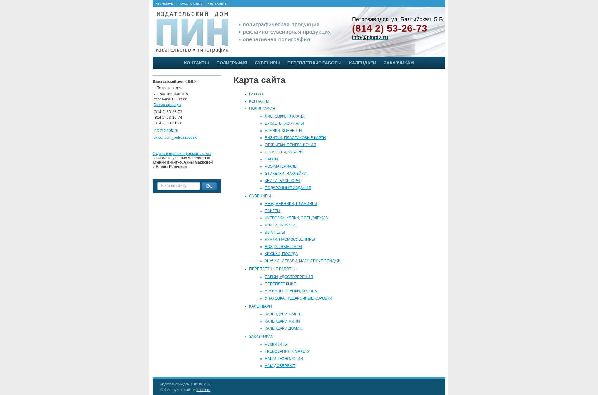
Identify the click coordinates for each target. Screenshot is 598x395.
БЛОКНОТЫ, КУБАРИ (284, 152)
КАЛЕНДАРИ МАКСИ (283, 314)
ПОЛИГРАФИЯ (231, 62)
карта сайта (217, 3)
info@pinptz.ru (166, 130)
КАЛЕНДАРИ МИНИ (282, 321)
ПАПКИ (271, 159)
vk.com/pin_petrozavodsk (175, 137)
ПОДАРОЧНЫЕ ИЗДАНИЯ (288, 188)
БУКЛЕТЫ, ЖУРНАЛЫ (284, 123)
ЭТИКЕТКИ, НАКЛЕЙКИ (285, 173)
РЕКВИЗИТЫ (276, 344)
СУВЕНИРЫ (267, 62)
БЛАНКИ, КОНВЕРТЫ (283, 130)
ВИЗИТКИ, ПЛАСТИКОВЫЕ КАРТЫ (295, 138)
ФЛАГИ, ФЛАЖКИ (280, 225)
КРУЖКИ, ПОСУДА (281, 254)
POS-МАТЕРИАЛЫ (281, 166)
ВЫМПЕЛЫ (275, 232)
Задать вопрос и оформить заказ (182, 153)
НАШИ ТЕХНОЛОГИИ (284, 358)
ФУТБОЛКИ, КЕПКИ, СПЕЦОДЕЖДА (296, 218)
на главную (164, 3)
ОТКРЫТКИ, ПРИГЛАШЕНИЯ (290, 145)
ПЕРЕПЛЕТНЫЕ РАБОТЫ (314, 62)
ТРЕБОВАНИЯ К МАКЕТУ (287, 351)
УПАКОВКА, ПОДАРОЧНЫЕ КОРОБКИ (298, 298)
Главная (256, 94)
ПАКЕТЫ (272, 211)
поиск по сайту (190, 3)
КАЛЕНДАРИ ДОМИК (283, 328)
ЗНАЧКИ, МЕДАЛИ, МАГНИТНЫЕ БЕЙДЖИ (303, 261)
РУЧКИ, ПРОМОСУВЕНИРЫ (290, 239)
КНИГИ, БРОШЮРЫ (282, 181)
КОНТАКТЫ (196, 62)
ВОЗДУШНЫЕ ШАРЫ (283, 246)
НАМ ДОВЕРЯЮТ (280, 366)
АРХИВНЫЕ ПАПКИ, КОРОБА (291, 291)
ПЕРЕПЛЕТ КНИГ (280, 284)
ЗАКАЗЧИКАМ (399, 62)
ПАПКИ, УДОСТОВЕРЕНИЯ (289, 277)
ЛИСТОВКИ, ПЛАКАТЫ (285, 116)
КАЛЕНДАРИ (362, 62)
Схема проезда (167, 105)
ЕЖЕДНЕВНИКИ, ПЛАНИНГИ (291, 204)
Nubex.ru (203, 390)
